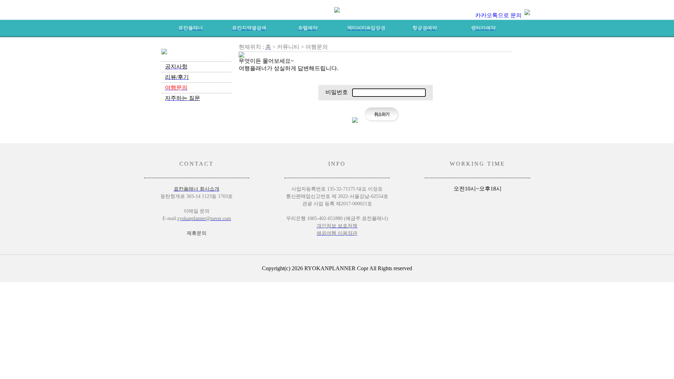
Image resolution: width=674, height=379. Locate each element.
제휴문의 (196, 233)
